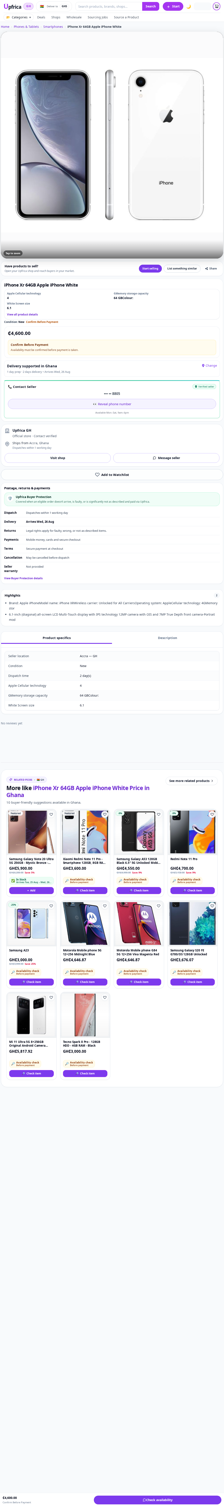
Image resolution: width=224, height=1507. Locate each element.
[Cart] (216, 6)
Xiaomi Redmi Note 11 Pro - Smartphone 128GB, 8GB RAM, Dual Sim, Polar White (85, 861)
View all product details (22, 314)
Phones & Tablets (26, 27)
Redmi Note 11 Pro (184, 859)
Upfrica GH (21, 430)
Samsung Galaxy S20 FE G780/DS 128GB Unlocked (188, 952)
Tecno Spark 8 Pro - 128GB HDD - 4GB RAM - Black (81, 1044)
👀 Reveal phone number (112, 404)
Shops (55, 17)
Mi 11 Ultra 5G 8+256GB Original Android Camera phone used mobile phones (29, 1044)
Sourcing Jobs (98, 17)
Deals (41, 17)
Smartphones (53, 27)
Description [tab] (167, 638)
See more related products (189, 781)
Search (151, 6)
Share (213, 268)
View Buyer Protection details (23, 578)
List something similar (182, 268)
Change (211, 365)
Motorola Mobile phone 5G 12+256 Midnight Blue (82, 952)
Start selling (150, 268)
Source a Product (126, 17)
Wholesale (74, 17)
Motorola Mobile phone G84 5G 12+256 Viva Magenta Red (138, 952)
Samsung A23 (19, 950)
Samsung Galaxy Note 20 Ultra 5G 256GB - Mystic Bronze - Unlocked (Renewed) (31, 861)
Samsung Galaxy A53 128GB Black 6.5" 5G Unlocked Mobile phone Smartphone (139, 861)
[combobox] (108, 6)
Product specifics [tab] (57, 638)
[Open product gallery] (112, 145)
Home (5, 27)
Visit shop (57, 458)
